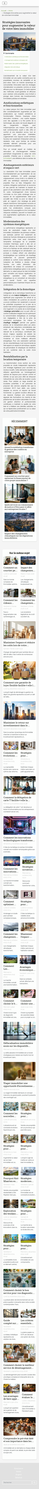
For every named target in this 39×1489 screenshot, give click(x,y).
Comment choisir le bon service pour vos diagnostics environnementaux (18, 1293)
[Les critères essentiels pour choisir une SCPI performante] (28, 1313)
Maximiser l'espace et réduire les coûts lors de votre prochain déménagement (19, 645)
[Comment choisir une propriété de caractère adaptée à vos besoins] (28, 993)
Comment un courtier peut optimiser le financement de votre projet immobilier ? (18, 478)
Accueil (3, 11)
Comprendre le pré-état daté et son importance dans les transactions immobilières (18, 1441)
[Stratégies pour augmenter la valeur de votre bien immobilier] (10, 1139)
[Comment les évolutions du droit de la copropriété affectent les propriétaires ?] (10, 745)
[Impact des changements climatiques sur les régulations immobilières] (19, 522)
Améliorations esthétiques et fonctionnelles (16, 56)
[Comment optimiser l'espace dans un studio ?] (10, 894)
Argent (19, 1475)
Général (18, 1478)
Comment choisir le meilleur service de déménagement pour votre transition (18, 1368)
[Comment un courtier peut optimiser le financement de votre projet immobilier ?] (19, 464)
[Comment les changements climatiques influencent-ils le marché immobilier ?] (10, 927)
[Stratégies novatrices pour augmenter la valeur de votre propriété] (29, 860)
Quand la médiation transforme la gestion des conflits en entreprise (19, 449)
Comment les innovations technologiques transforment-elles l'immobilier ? (19, 840)
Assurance (18, 1468)
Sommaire (9, 53)
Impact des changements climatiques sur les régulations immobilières (19, 536)
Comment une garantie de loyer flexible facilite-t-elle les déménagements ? (19, 685)
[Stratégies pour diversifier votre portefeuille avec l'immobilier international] (28, 1238)
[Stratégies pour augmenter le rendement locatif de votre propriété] (10, 1238)
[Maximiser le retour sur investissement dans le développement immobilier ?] (19, 710)
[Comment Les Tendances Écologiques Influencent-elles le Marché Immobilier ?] (10, 959)
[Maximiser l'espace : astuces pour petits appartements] (28, 927)
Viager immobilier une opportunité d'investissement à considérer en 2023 (19, 1086)
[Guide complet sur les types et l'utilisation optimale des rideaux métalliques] (10, 1313)
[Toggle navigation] (4, 3)
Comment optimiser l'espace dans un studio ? (10, 905)
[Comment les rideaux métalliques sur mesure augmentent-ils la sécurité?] (10, 593)
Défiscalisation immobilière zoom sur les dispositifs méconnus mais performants (18, 1046)
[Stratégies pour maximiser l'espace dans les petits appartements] (28, 745)
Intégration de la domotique (12, 67)
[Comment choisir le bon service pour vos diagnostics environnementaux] (19, 1278)
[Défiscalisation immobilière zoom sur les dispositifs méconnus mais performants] (19, 1031)
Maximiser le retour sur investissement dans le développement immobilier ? (18, 725)
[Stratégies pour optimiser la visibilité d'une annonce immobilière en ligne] (28, 894)
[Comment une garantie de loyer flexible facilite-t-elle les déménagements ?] (19, 670)
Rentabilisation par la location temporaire (15, 70)
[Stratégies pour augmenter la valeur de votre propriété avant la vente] (28, 1106)
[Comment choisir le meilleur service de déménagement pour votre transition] (19, 1353)
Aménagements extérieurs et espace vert (15, 60)
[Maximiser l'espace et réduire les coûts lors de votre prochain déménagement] (19, 630)
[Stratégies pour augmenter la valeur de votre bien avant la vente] (28, 1139)
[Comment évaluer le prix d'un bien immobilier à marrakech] (29, 1388)
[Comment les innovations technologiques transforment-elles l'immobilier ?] (19, 825)
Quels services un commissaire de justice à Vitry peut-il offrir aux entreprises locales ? (19, 507)
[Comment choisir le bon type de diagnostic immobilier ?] (10, 993)
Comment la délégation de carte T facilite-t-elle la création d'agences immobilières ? (17, 801)
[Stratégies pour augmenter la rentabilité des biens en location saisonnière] (28, 1203)
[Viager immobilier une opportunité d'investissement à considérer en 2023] (19, 1071)
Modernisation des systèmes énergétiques (16, 63)
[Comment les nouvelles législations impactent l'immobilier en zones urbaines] (10, 1106)
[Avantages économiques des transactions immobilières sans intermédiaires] (28, 959)
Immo (11, 11)
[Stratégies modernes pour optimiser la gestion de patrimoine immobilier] (28, 1171)
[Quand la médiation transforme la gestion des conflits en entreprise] (19, 435)
